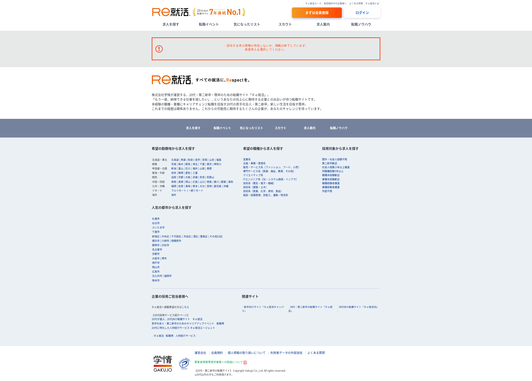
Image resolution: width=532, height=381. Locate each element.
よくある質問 (356, 3)
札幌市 (156, 219)
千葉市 (156, 232)
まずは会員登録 (317, 12)
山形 (211, 160)
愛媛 (223, 182)
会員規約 (217, 352)
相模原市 (176, 241)
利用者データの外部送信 (286, 352)
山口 (202, 182)
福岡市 (168, 276)
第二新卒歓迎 (329, 163)
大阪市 (156, 258)
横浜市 (156, 241)
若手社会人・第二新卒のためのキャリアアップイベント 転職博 (188, 323)
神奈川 (217, 164)
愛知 (187, 173)
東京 (209, 164)
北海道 (175, 160)
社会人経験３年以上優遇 (336, 167)
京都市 (156, 254)
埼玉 (195, 164)
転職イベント (209, 24)
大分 (202, 186)
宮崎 (209, 186)
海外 (173, 195)
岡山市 (156, 267)
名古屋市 (157, 249)
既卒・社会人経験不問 (334, 159)
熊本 (195, 186)
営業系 (247, 159)
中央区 (165, 236)
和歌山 (210, 177)
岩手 (197, 160)
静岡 (180, 173)
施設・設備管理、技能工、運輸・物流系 (265, 195)
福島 (218, 160)
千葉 (202, 164)
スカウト (285, 24)
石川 (187, 168)
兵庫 (195, 177)
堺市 (164, 258)
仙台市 (156, 223)
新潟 (173, 168)
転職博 (169, 336)
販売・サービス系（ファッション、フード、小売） (271, 167)
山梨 (202, 168)
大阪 (187, 177)
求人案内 (323, 24)
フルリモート (178, 190)
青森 (183, 160)
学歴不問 (327, 191)
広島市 (156, 271)
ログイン (362, 12)
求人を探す (171, 24)
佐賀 (180, 186)
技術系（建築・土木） (255, 187)
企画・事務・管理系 (254, 163)
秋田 (190, 160)
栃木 (180, 164)
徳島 (209, 182)
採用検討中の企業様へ (335, 3)
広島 (195, 182)
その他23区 (216, 236)
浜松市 (165, 245)
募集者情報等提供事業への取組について (219, 362)
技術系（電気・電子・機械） (259, 183)
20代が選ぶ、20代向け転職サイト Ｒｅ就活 (177, 319)
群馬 (187, 164)
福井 (195, 168)
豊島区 (204, 236)
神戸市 (156, 263)
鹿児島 (217, 186)
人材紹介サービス (186, 336)
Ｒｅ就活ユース (313, 3)
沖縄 (225, 186)
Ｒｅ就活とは (372, 3)
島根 (180, 182)
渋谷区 (187, 236)
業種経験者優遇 (331, 187)
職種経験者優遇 (331, 183)
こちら (185, 307)
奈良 (202, 177)
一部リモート (195, 190)
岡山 (187, 182)
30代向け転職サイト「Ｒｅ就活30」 (359, 307)
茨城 (173, 164)
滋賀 (173, 177)
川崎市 (165, 241)
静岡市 (156, 245)
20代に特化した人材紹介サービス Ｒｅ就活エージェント (183, 328)
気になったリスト (247, 24)
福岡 (173, 186)
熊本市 (156, 280)
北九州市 (157, 276)
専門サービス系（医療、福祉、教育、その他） (269, 171)
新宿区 (156, 236)
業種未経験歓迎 (331, 179)
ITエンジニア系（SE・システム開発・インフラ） (270, 179)
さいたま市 (158, 227)
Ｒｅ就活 (159, 336)
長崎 (187, 186)
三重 (195, 173)
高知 (230, 182)
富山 (180, 168)
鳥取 (173, 182)
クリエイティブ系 (253, 175)
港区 (195, 236)
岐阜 (173, 173)
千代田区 (176, 236)
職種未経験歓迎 (331, 175)
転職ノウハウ (361, 24)
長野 (209, 168)
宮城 (204, 160)
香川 (216, 182)
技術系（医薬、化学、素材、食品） (263, 191)
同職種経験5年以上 (333, 171)
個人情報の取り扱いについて (247, 352)
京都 (180, 177)
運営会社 (200, 352)
